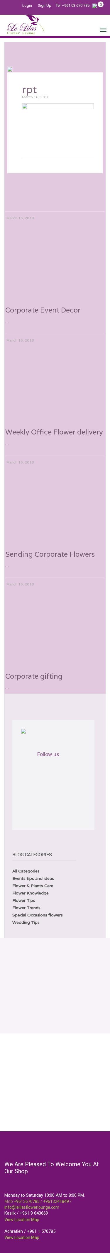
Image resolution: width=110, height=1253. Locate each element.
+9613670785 (27, 1201)
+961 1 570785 (41, 1231)
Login (27, 5)
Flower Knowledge (30, 893)
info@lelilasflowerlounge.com (31, 1207)
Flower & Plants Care (32, 885)
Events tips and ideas (33, 878)
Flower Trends (26, 907)
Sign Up (44, 5)
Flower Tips (23, 900)
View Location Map (21, 1219)
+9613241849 (56, 1201)
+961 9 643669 (34, 1213)
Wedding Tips (26, 922)
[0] (94, 5)
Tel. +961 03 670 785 (72, 5)
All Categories (26, 871)
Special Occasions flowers (37, 915)
